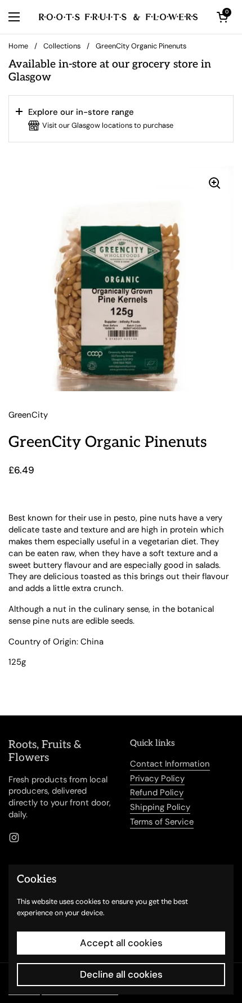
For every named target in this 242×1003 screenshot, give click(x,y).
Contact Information (170, 763)
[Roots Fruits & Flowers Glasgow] (118, 17)
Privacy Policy (157, 778)
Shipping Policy (160, 807)
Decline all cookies (121, 974)
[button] (121, 119)
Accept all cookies (121, 943)
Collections (61, 46)
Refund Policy (156, 792)
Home (18, 46)
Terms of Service (162, 821)
